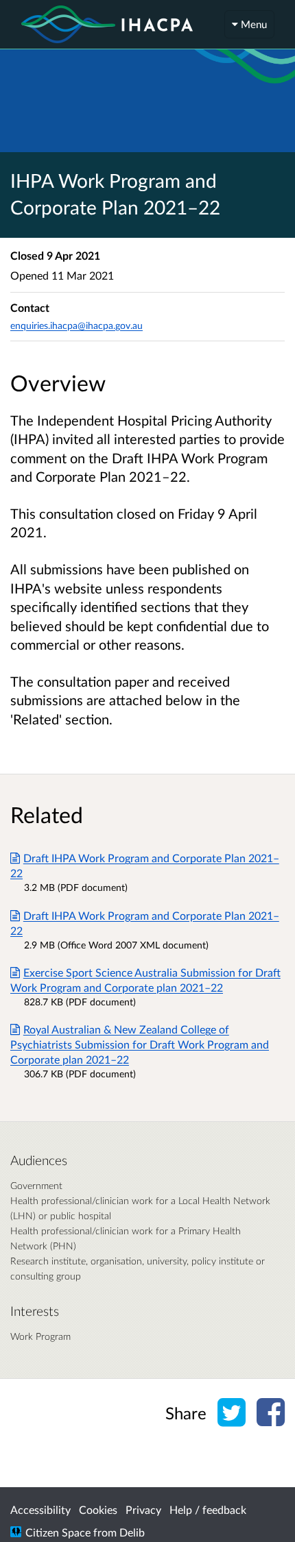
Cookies (98, 1509)
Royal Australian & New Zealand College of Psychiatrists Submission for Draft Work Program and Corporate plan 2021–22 (139, 1044)
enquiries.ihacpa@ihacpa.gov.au (76, 325)
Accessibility (40, 1509)
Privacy (143, 1509)
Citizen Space (58, 1532)
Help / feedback (207, 1509)
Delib (132, 1532)
